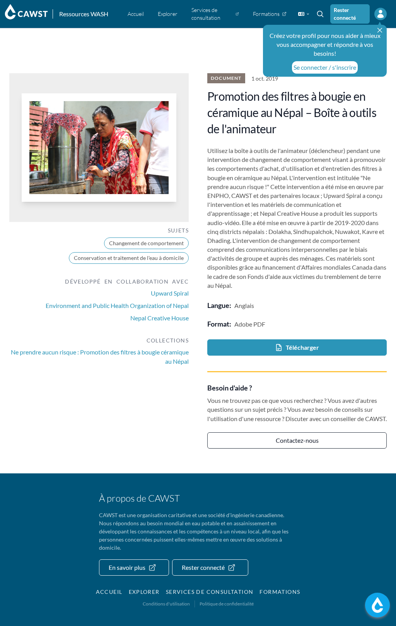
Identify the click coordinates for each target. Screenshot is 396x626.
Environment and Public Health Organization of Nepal (117, 305)
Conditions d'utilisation (166, 604)
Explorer (144, 591)
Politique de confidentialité (227, 604)
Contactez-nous (297, 440)
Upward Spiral (170, 293)
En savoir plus (127, 567)
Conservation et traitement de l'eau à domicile (129, 258)
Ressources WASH (83, 13)
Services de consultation (210, 591)
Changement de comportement (146, 243)
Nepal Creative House (159, 318)
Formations (279, 591)
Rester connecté (345, 14)
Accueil (109, 591)
